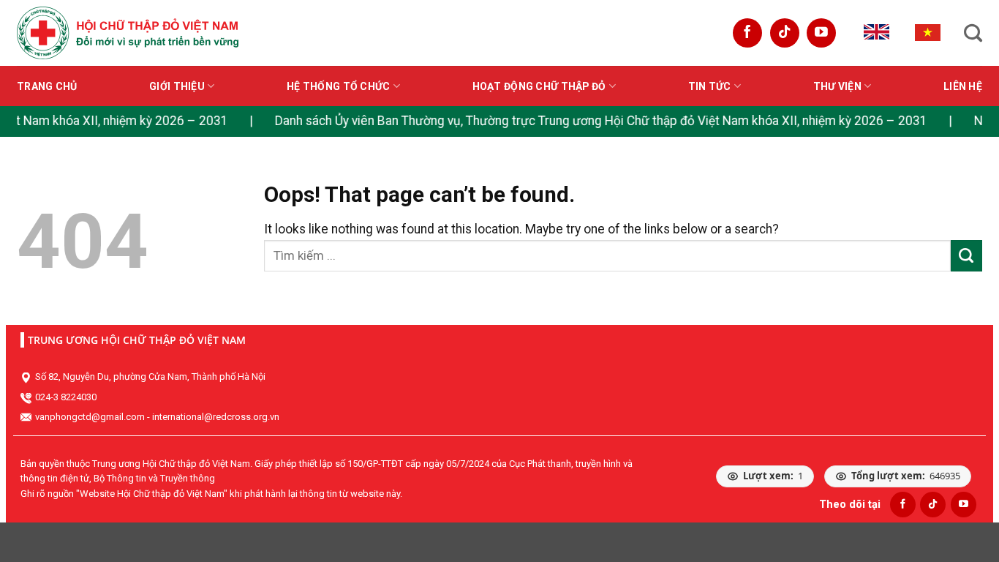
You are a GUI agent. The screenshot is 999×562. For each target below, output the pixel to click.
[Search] (973, 33)
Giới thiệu (177, 86)
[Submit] (966, 255)
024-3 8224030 (66, 396)
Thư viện (837, 86)
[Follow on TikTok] (784, 33)
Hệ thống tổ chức (338, 86)
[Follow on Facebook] (747, 33)
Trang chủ (47, 86)
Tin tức (709, 86)
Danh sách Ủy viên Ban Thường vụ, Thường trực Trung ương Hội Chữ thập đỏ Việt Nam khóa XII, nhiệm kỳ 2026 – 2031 (592, 120)
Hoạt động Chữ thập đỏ (539, 86)
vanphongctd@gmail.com (90, 416)
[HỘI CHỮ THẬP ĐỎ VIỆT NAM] (127, 33)
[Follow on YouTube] (821, 33)
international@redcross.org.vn (215, 416)
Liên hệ (962, 86)
